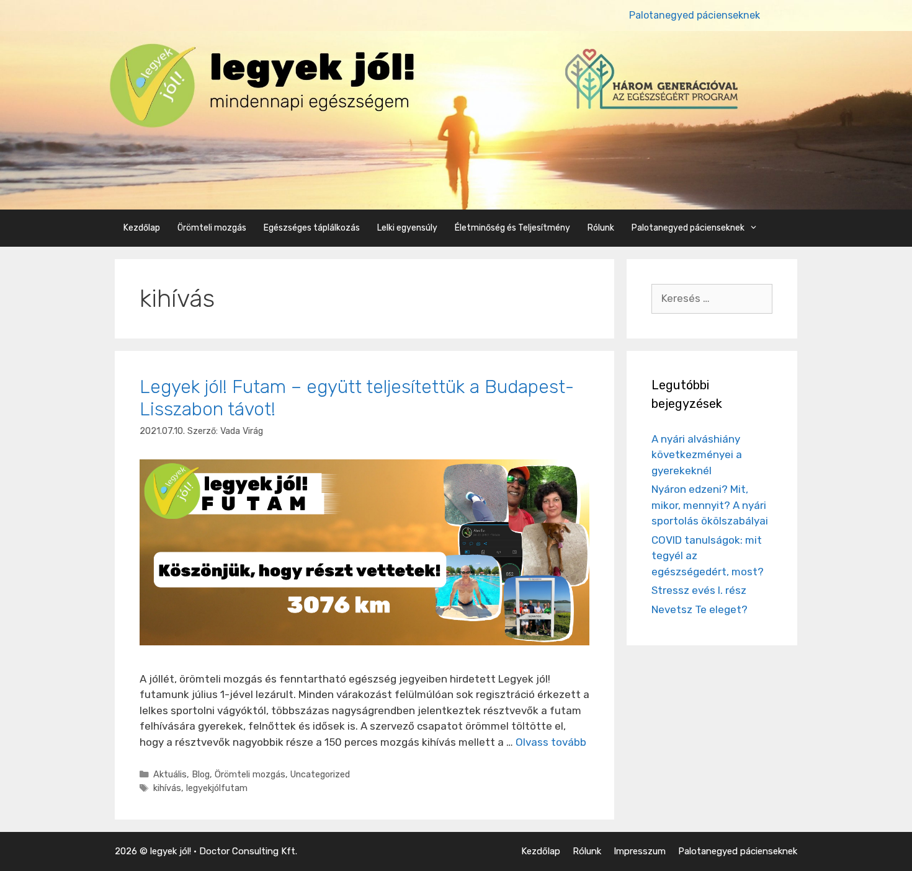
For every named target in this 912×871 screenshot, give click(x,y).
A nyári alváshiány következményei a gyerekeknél (696, 455)
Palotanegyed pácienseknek (694, 15)
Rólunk (601, 228)
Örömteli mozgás (211, 228)
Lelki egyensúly (407, 228)
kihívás (167, 788)
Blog (201, 774)
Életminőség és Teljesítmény (512, 228)
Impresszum (640, 851)
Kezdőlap (141, 228)
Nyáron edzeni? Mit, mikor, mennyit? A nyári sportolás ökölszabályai (709, 505)
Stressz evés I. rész (698, 590)
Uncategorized (320, 774)
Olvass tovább (551, 742)
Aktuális (170, 774)
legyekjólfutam (217, 788)
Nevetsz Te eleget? (699, 609)
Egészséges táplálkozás (312, 228)
